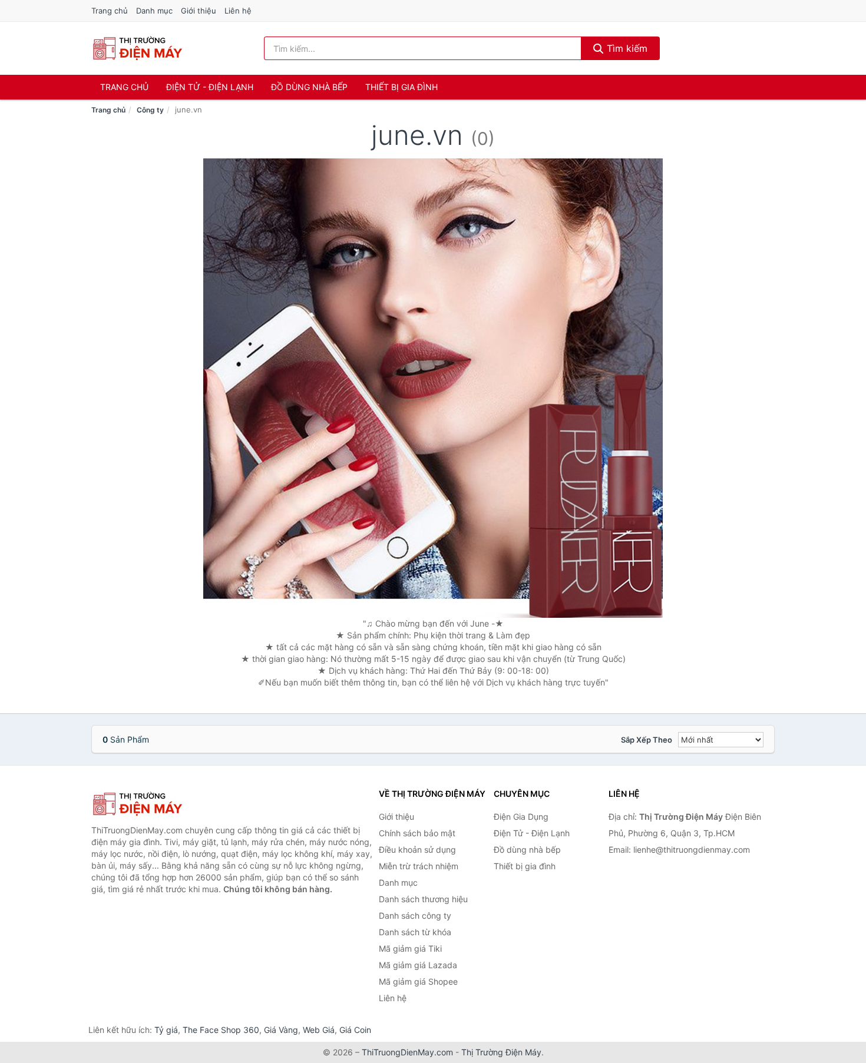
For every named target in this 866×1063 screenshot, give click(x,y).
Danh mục (154, 10)
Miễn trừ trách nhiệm (418, 866)
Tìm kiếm (625, 48)
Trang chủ (109, 10)
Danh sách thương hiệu (423, 899)
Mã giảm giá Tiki (410, 948)
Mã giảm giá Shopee (418, 981)
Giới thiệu (198, 10)
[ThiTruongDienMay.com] (137, 48)
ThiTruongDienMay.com (407, 1052)
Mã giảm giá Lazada (418, 965)
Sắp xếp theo (646, 739)
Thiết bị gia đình (401, 87)
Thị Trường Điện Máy (501, 1052)
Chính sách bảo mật (417, 833)
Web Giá (319, 1030)
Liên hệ (238, 10)
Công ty (150, 109)
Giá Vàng (281, 1030)
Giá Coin (355, 1030)
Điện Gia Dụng (521, 817)
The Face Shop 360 (221, 1030)
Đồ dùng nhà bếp (309, 87)
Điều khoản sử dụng (417, 850)
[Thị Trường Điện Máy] (150, 804)
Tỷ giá (166, 1030)
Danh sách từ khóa (415, 932)
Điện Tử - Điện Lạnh (209, 87)
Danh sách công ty (415, 915)
